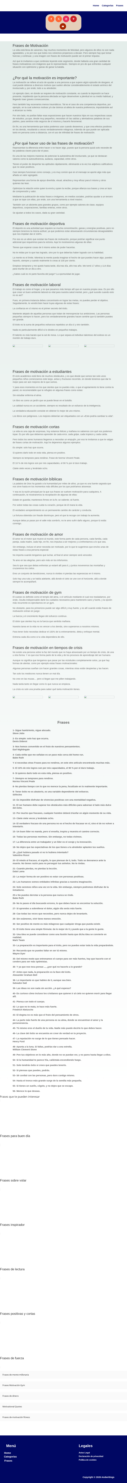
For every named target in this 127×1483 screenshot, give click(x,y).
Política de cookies (87, 1460)
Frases (119, 5)
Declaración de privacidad (91, 1456)
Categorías (107, 5)
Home (96, 5)
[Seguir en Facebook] (51, 19)
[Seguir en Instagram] (66, 19)
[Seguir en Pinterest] (73, 19)
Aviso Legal (84, 1453)
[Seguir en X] (58, 19)
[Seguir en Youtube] (63, 26)
